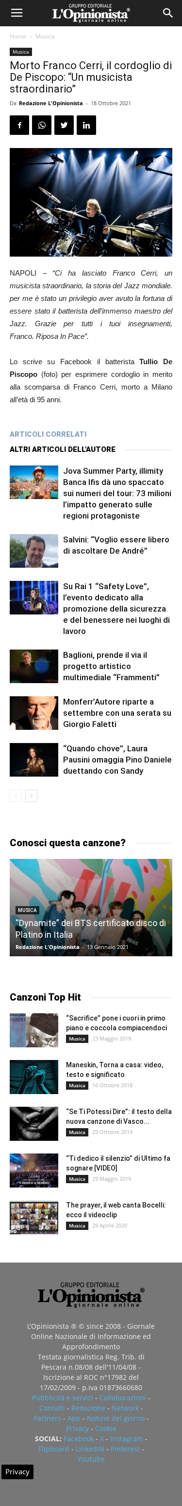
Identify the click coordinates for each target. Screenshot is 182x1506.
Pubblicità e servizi (62, 1397)
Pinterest (125, 1448)
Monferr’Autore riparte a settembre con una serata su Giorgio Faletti (117, 713)
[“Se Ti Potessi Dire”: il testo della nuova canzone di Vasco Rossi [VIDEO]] (34, 1124)
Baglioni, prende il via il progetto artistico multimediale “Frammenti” (111, 666)
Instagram (126, 1438)
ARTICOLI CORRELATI (48, 434)
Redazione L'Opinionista (51, 103)
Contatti (52, 1408)
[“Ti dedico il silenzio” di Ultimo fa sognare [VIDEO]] (34, 1170)
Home (18, 36)
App (74, 1418)
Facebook (79, 1438)
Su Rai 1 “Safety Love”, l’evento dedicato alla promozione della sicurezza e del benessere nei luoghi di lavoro (116, 608)
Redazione (88, 1408)
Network (125, 1408)
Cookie (105, 1428)
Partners (47, 1418)
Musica (45, 36)
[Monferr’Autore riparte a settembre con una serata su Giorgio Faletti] (34, 713)
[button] (168, 13)
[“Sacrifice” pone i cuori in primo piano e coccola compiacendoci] (34, 1030)
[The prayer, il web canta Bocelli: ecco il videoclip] (34, 1217)
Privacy (77, 1428)
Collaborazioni (122, 1397)
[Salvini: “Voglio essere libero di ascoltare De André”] (34, 551)
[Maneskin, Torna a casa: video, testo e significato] (34, 1077)
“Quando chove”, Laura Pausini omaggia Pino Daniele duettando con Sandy (117, 760)
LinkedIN (90, 1448)
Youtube (91, 1459)
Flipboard (53, 1448)
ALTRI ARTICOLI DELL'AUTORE (63, 449)
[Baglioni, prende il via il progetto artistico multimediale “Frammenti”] (34, 666)
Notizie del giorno (116, 1418)
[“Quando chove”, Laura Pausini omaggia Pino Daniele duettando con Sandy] (34, 760)
